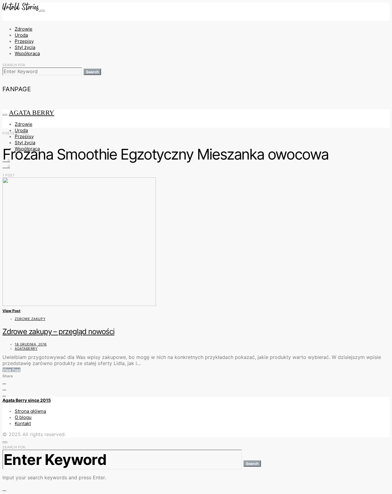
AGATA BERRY (31, 112)
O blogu (23, 417)
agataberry (26, 348)
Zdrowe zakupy (30, 319)
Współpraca (27, 53)
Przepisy (24, 41)
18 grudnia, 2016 (31, 344)
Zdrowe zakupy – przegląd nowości (58, 331)
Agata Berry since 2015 (26, 400)
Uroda (21, 35)
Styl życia (25, 47)
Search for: (14, 65)
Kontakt (23, 423)
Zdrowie (23, 29)
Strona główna (30, 411)
